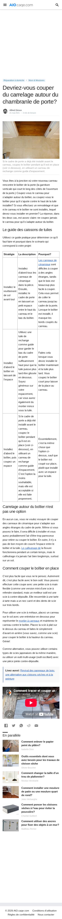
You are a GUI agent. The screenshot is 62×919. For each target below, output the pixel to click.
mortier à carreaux (29, 620)
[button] (6, 725)
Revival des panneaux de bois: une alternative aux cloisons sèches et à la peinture (30, 674)
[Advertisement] (31, 44)
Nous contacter (46, 914)
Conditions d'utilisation (44, 910)
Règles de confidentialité (21, 914)
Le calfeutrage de (31, 548)
